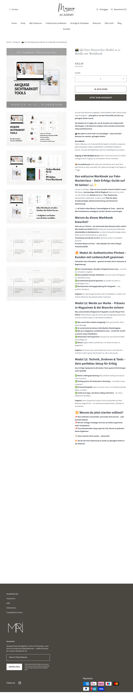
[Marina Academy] (66, 9)
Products (16, 42)
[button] (13, 9)
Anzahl (77, 73)
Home (8, 42)
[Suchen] (10, 9)
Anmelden (14, 666)
